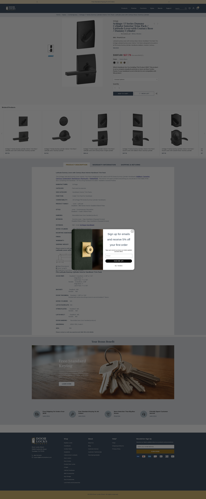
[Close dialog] (132, 231)
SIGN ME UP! (119, 261)
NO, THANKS (119, 265)
